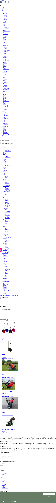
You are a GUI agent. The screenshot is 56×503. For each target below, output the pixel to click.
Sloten (4, 117)
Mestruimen (6, 224)
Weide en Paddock (5, 238)
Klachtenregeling (4, 475)
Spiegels (4, 96)
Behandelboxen (5, 16)
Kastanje (6, 177)
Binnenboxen (5, 12)
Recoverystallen (5, 286)
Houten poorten (5, 90)
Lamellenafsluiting (5, 20)
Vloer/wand (4, 23)
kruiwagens (39, 454)
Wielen (6, 207)
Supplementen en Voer (6, 106)
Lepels (4, 114)
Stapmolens (4, 104)
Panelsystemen (5, 48)
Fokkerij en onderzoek (6, 28)
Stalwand (4, 127)
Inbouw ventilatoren (7, 252)
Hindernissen (3, 111)
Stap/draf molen (5, 131)
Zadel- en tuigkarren (7, 215)
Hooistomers (5, 85)
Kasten (4, 70)
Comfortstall (4, 26)
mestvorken (35, 454)
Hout (4, 35)
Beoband (4, 40)
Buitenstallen (5, 15)
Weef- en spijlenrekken (8, 151)
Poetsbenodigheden (5, 67)
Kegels (6, 276)
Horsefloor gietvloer (5, 133)
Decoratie (4, 33)
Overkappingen (5, 32)
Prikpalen (4, 53)
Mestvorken (4, 75)
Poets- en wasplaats (5, 64)
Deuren (4, 17)
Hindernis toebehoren (6, 118)
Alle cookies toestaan (49, 494)
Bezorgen (3, 474)
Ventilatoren (4, 100)
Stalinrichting (5, 55)
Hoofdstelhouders (7, 218)
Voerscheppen (5, 86)
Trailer (4, 80)
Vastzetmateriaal (5, 65)
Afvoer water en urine (6, 27)
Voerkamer (4, 83)
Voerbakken (4, 56)
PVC (4, 25)
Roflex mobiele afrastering (6, 50)
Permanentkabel (7, 183)
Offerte (2, 9)
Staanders (4, 122)
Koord (4, 42)
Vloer (4, 81)
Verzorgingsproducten (6, 105)
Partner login (3, 480)
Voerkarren (6, 231)
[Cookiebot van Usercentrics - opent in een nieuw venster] (5, 501)
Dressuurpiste (5, 119)
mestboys (32, 454)
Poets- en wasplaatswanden (6, 31)
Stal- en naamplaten (5, 58)
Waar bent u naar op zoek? (3, 140)
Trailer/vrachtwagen (5, 132)
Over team (3, 479)
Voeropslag (4, 84)
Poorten (4, 38)
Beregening (4, 98)
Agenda (3, 481)
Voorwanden (5, 13)
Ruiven (4, 92)
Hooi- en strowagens (6, 61)
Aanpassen (48, 496)
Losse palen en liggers (6, 51)
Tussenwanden (7, 150)
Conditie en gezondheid (5, 102)
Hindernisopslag (5, 124)
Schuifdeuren (5, 19)
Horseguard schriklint (6, 186)
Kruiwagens (6, 204)
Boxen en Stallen (4, 484)
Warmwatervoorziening (8, 211)
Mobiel (4, 54)
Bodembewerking (7, 248)
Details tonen (13, 501)
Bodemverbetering (5, 93)
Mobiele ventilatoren (6, 101)
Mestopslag (4, 62)
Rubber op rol (5, 289)
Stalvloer (4, 283)
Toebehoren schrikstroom (6, 45)
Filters (1, 298)
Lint (3, 41)
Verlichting (4, 21)
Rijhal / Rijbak (5, 94)
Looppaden (4, 130)
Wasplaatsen (4, 129)
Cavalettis (6, 268)
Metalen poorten (5, 91)
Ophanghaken (5, 72)
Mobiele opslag (5, 125)
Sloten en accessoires (6, 82)
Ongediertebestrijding (6, 234)
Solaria (4, 103)
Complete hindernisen (6, 115)
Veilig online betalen (4, 473)
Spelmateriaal (5, 123)
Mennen (4, 121)
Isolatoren (4, 44)
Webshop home (2, 295)
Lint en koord (5, 180)
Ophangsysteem (5, 79)
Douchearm (4, 66)
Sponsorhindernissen (6, 116)
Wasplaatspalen (5, 160)
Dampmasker (5, 107)
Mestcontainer (5, 63)
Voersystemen (5, 169)
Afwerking (4, 29)
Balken (6, 265)
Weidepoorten (5, 47)
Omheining (3, 172)
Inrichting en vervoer (4, 196)
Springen (4, 112)
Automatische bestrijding (6, 87)
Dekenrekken (5, 71)
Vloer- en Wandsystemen (5, 126)
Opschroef (4, 36)
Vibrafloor (4, 108)
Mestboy (4, 77)
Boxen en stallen (4, 146)
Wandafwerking (7, 245)
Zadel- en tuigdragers (6, 69)
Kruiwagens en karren (6, 60)
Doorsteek (4, 37)
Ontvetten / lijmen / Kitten (6, 134)
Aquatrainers (5, 259)
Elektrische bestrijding (6, 89)
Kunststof (4, 39)
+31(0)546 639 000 (5, 293)
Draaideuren (4, 18)
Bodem (4, 95)
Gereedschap (5, 74)
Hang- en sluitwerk (7, 157)
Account (3, 10)
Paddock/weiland (5, 128)
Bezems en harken (5, 76)
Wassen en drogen (5, 73)
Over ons (3, 8)
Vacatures (3, 7)
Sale (2, 135)
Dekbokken (4, 22)
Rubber (4, 24)
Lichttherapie (5, 109)
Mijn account (3, 472)
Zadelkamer (4, 68)
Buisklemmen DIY (5, 49)
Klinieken (4, 30)
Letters (4, 120)
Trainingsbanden (5, 256)
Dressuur (4, 271)
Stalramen (4, 153)
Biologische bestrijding (6, 88)
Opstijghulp (4, 99)
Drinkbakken (5, 57)
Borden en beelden (5, 34)
